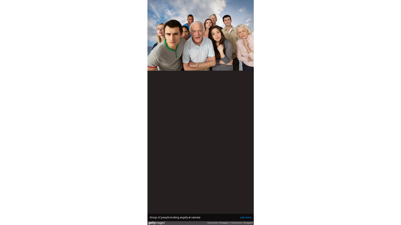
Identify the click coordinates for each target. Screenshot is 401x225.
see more (245, 217)
